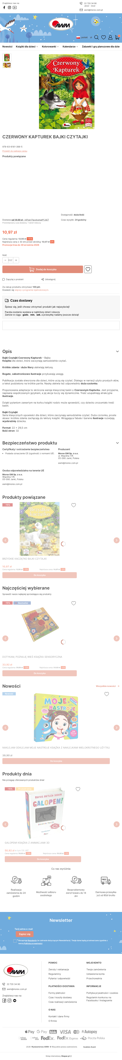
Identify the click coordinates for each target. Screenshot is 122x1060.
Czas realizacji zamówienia (63, 1001)
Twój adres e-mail (24, 929)
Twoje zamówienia (96, 969)
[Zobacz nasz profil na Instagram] (9, 7)
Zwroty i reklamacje (59, 969)
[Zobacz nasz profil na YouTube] (15, 7)
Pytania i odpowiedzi (59, 978)
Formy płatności (57, 993)
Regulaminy (55, 974)
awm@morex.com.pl (93, 10)
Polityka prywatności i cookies (102, 993)
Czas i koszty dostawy (60, 997)
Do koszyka (40, 575)
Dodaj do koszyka (46, 269)
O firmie (53, 1020)
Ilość (4, 255)
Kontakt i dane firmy (59, 1016)
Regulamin (32, 940)
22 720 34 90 (90, 3)
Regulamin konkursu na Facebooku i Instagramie (99, 999)
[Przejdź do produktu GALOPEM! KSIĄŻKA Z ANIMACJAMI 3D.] (43, 813)
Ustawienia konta (95, 974)
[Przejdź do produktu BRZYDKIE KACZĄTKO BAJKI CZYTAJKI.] (39, 529)
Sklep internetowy (58, 1056)
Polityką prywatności (33, 943)
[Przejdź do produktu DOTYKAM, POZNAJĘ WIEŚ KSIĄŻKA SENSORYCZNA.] (39, 627)
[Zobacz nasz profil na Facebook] (4, 7)
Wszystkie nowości (106, 686)
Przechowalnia (94, 978)
